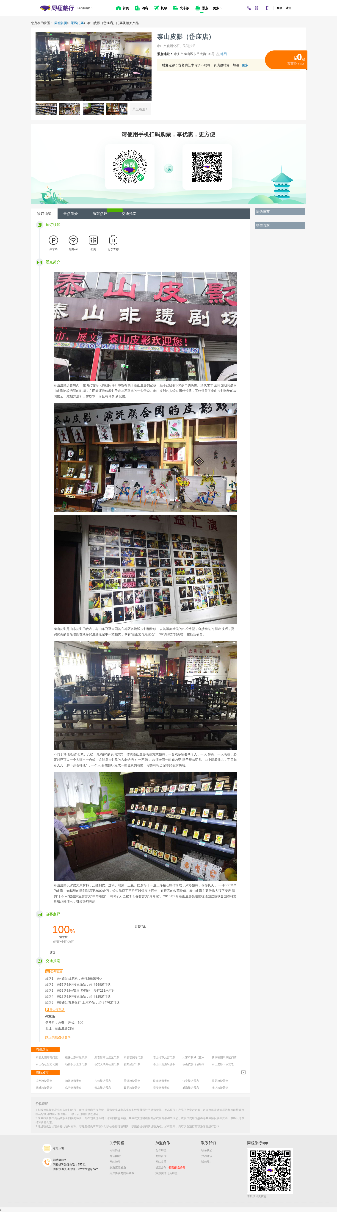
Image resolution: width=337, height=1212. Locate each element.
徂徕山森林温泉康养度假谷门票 (84, 1057)
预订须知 (44, 214)
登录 (279, 8)
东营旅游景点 (102, 1080)
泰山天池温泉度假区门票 (168, 1064)
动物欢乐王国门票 (76, 1064)
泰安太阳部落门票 (47, 1057)
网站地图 (115, 1161)
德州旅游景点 (73, 1080)
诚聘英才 (206, 1161)
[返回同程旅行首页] (57, 8)
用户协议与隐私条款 (122, 1173)
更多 (245, 65)
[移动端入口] (267, 8)
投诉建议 (206, 1156)
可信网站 (115, 1156)
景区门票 (77, 23)
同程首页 (60, 23)
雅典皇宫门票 (132, 1064)
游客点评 (100, 214)
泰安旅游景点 (161, 1087)
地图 (223, 54)
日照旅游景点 (132, 1087)
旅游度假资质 (118, 1167)
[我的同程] (256, 8)
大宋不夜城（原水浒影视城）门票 (203, 1057)
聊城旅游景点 (44, 1087)
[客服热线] (248, 8)
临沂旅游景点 (73, 1087)
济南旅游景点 (161, 1080)
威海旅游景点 (190, 1087)
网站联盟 (160, 1161)
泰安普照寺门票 (133, 1057)
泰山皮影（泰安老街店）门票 (230, 1064)
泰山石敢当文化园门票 (49, 1064)
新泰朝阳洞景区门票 (224, 1057)
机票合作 (169, 1167)
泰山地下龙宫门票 (164, 1057)
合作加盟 (160, 1150)
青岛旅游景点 (102, 1087)
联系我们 (206, 1150)
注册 (288, 8)
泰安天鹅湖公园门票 (106, 1064)
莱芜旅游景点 (220, 1080)
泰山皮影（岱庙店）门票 (197, 1064)
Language (83, 8)
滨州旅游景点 (44, 1080)
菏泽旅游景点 (132, 1080)
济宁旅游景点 (190, 1080)
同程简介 (115, 1150)
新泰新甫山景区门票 (106, 1057)
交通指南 (129, 214)
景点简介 (70, 214)
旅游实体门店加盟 (166, 1173)
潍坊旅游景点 (220, 1087)
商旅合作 (160, 1156)
